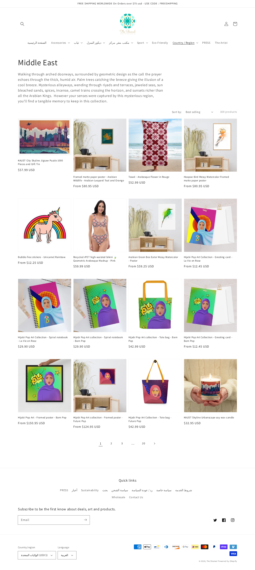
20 (143, 443)
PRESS (64, 490)
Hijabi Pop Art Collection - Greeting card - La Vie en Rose (208, 258)
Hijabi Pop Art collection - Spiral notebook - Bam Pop (98, 339)
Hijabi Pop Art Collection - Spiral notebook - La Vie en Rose (43, 339)
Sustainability (90, 490)
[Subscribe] (85, 520)
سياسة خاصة (164, 490)
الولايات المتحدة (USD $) (34, 555)
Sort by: (176, 112)
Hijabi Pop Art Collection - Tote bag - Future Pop (150, 419)
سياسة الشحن (119, 490)
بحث (105, 490)
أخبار (74, 490)
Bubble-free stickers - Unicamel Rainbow (41, 257)
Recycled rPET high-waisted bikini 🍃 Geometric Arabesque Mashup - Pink (95, 258)
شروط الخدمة (183, 490)
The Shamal (212, 561)
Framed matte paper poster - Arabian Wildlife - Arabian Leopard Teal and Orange (98, 178)
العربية (64, 555)
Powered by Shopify (227, 561)
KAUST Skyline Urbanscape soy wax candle (209, 417)
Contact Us (136, 497)
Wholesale (118, 497)
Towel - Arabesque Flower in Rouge (148, 177)
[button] (22, 24)
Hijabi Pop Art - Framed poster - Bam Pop (42, 417)
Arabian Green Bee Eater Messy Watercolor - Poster (153, 258)
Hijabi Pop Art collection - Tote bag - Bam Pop (153, 339)
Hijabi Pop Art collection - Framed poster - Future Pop (98, 419)
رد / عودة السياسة (142, 490)
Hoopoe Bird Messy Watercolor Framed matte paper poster (206, 178)
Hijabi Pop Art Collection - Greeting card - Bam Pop (208, 339)
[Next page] (154, 443)
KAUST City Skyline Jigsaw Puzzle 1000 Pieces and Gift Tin (40, 162)
